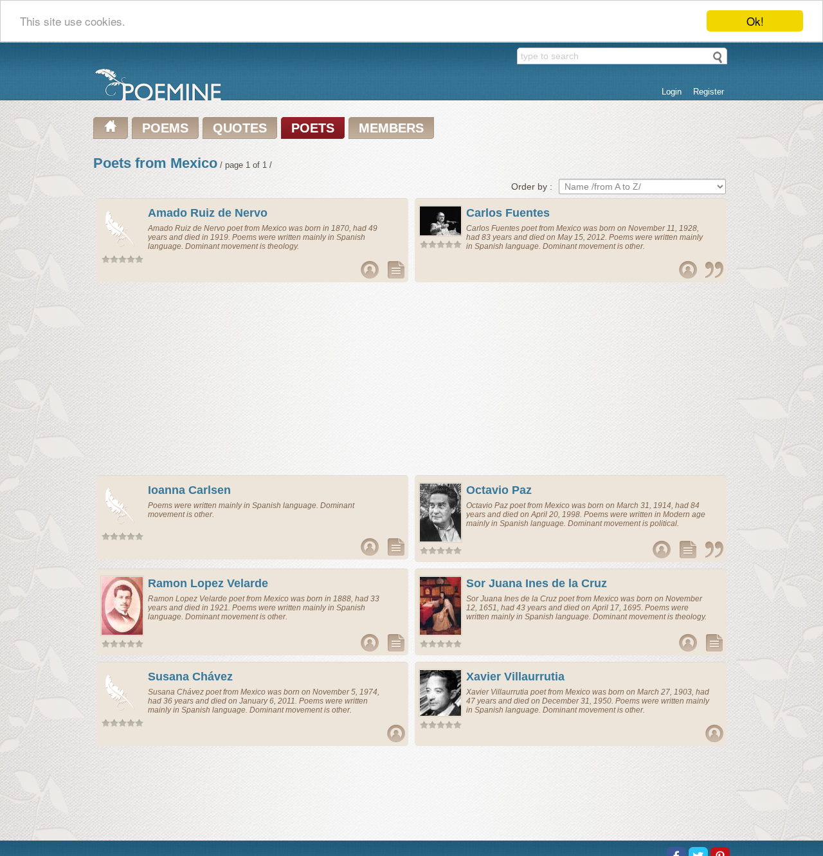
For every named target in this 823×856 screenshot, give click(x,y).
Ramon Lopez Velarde (208, 583)
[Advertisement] (253, 379)
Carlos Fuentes (508, 212)
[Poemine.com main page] (111, 128)
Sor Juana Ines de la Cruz (536, 583)
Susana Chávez (190, 676)
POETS (312, 128)
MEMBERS (391, 128)
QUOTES (240, 128)
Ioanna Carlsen (189, 490)
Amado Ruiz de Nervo (207, 212)
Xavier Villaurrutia (515, 676)
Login (672, 91)
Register (708, 91)
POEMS (165, 128)
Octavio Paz (499, 490)
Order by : (531, 186)
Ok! (755, 21)
